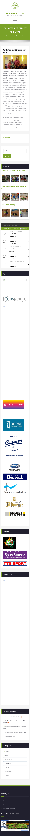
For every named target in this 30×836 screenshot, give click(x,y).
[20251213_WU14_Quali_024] (6, 197)
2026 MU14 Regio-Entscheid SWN (13, 170)
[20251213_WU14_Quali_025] (24, 197)
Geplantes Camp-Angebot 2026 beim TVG (15, 732)
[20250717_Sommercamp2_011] (6, 213)
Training (7, 767)
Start (7, 35)
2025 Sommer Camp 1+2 (9, 205)
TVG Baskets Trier (15, 13)
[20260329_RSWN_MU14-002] (6, 178)
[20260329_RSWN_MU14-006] (24, 178)
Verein (6, 775)
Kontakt (5, 800)
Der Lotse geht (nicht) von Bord (17, 35)
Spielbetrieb (8, 763)
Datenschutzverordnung (9, 808)
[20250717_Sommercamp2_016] (24, 213)
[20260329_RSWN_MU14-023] (15, 178)
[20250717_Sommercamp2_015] (15, 213)
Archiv (6, 751)
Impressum (6, 804)
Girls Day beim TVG (10, 736)
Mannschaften (8, 759)
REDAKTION (6, 137)
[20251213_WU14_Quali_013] (15, 197)
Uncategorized (8, 771)
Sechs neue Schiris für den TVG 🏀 (13, 717)
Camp (6, 755)
